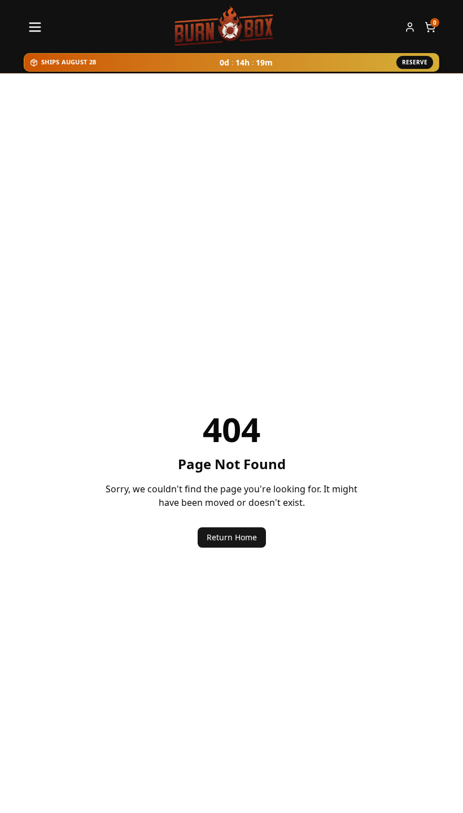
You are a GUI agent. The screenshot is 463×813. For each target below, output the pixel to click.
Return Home (232, 537)
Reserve (414, 62)
